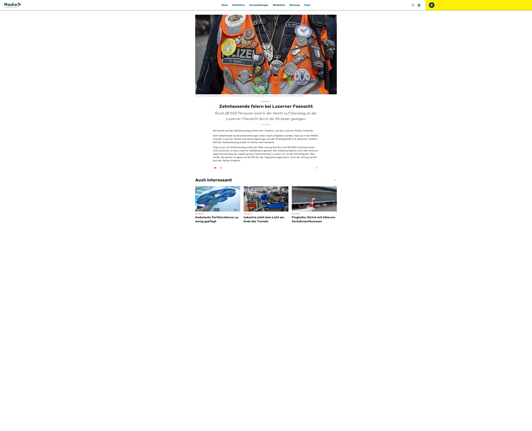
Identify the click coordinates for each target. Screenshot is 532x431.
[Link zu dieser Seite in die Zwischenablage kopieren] (317, 168)
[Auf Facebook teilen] (220, 168)
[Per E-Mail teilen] (215, 168)
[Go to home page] (12, 5)
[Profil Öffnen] (419, 5)
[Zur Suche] (413, 5)
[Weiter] (334, 180)
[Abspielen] (431, 5)
